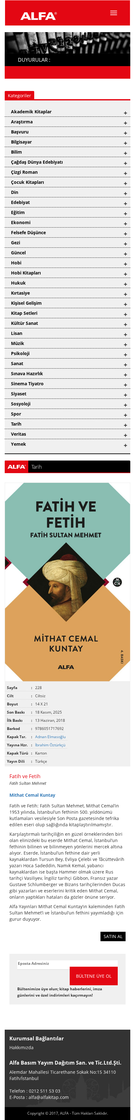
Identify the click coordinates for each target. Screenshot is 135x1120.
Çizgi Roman (24, 172)
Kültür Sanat (24, 323)
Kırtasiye (20, 293)
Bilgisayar (21, 142)
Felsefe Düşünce (28, 232)
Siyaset (18, 394)
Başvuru (20, 132)
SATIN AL (113, 936)
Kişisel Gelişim (26, 303)
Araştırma (22, 122)
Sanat (17, 363)
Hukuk (18, 283)
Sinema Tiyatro (27, 384)
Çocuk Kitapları (27, 182)
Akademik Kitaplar (31, 112)
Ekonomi (20, 222)
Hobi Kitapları (26, 273)
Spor (16, 414)
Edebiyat (20, 202)
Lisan (16, 333)
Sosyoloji (20, 404)
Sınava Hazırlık (27, 373)
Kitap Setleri (24, 313)
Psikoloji (20, 353)
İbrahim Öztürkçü (50, 745)
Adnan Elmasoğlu (51, 736)
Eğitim (18, 212)
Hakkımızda (21, 1047)
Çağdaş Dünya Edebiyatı (37, 162)
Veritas (18, 434)
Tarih (16, 424)
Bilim (16, 152)
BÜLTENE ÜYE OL (93, 976)
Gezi (15, 243)
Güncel (18, 253)
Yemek (18, 444)
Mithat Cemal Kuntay (32, 795)
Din (14, 192)
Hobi (16, 263)
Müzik (17, 343)
